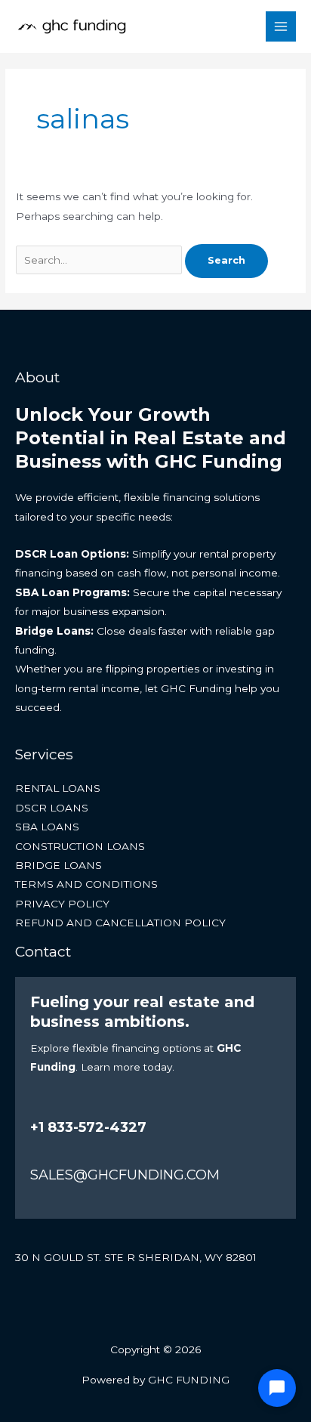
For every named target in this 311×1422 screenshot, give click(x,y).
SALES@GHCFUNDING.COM (125, 1175)
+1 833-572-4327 (88, 1127)
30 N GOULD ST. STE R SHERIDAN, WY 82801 (136, 1257)
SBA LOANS (47, 827)
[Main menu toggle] (281, 26)
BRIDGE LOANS (58, 865)
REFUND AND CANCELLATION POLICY (120, 923)
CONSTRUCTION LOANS (80, 846)
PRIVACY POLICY (62, 904)
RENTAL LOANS (57, 788)
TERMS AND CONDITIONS (86, 884)
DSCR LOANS (51, 808)
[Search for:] (100, 260)
